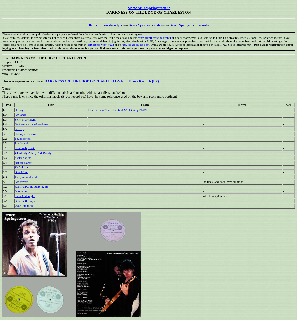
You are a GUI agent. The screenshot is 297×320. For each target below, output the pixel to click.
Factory (19, 129)
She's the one (22, 167)
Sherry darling (23, 157)
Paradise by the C (25, 148)
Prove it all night (25, 196)
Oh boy (19, 110)
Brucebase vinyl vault (101, 44)
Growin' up (21, 172)
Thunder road (23, 138)
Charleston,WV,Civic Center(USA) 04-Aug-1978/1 (117, 110)
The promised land (26, 177)
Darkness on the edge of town (32, 124)
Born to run (21, 191)
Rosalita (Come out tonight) (31, 186)
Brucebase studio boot (136, 44)
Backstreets (21, 181)
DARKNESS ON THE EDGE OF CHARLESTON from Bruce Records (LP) (102, 81)
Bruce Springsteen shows (146, 25)
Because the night (25, 201)
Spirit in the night (25, 119)
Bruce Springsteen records (189, 25)
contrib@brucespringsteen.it (154, 37)
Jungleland (21, 143)
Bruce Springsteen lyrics (107, 25)
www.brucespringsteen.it (149, 8)
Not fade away (23, 162)
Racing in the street (26, 134)
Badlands (20, 114)
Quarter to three (24, 205)
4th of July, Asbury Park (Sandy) (33, 153)
